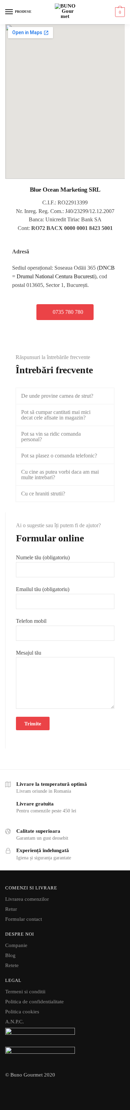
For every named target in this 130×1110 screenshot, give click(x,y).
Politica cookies (22, 1011)
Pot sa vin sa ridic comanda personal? (51, 436)
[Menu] (9, 12)
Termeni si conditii (25, 991)
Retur (11, 909)
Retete (12, 965)
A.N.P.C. (14, 1021)
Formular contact (23, 919)
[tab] (65, 396)
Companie (16, 945)
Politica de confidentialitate (34, 1001)
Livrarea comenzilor (27, 899)
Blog (10, 955)
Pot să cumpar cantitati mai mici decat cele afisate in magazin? (55, 415)
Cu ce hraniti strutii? (43, 493)
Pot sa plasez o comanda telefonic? (59, 456)
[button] (65, 312)
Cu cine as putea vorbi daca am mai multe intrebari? (60, 474)
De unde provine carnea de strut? (57, 396)
